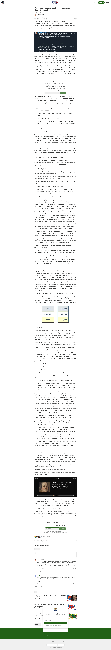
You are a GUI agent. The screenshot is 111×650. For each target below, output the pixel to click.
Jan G (38, 575)
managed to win (48, 215)
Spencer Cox (62, 164)
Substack (50, 647)
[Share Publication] (97, 2)
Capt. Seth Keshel (40, 14)
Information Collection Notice (55, 626)
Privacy (55, 641)
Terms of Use (61, 625)
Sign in (107, 2)
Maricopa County (60, 298)
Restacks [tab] (42, 549)
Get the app (61, 644)
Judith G (38, 559)
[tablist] (39, 549)
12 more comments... (38, 586)
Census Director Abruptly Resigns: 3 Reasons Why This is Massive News (50, 596)
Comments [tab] (37, 549)
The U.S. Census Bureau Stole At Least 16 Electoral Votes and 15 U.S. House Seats (49, 605)
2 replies (39, 571)
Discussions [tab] (43, 592)
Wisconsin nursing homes (59, 397)
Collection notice (64, 641)
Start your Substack (52, 644)
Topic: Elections (37, 598)
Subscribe (101, 2)
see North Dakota (59, 128)
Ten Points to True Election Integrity (62, 23)
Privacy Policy (64, 626)
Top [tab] (35, 592)
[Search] (94, 2)
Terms (59, 641)
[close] (67, 608)
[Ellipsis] (76, 560)
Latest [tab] (39, 592)
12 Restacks (48, 536)
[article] (55, 598)
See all (36, 624)
